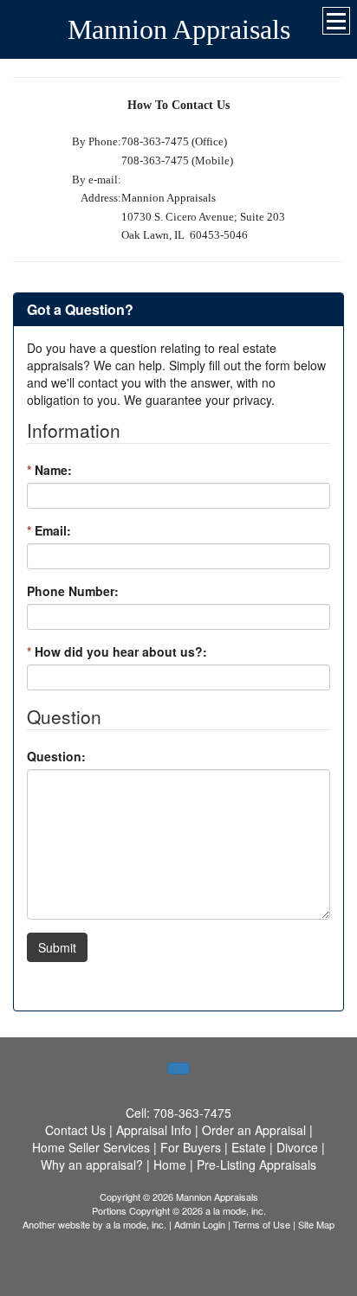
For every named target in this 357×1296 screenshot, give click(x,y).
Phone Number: (73, 591)
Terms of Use (261, 1224)
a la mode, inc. (136, 1224)
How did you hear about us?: (117, 651)
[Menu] (336, 21)
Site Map (316, 1224)
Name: (49, 469)
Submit (57, 947)
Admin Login (199, 1224)
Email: (49, 530)
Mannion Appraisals (179, 29)
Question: (56, 756)
